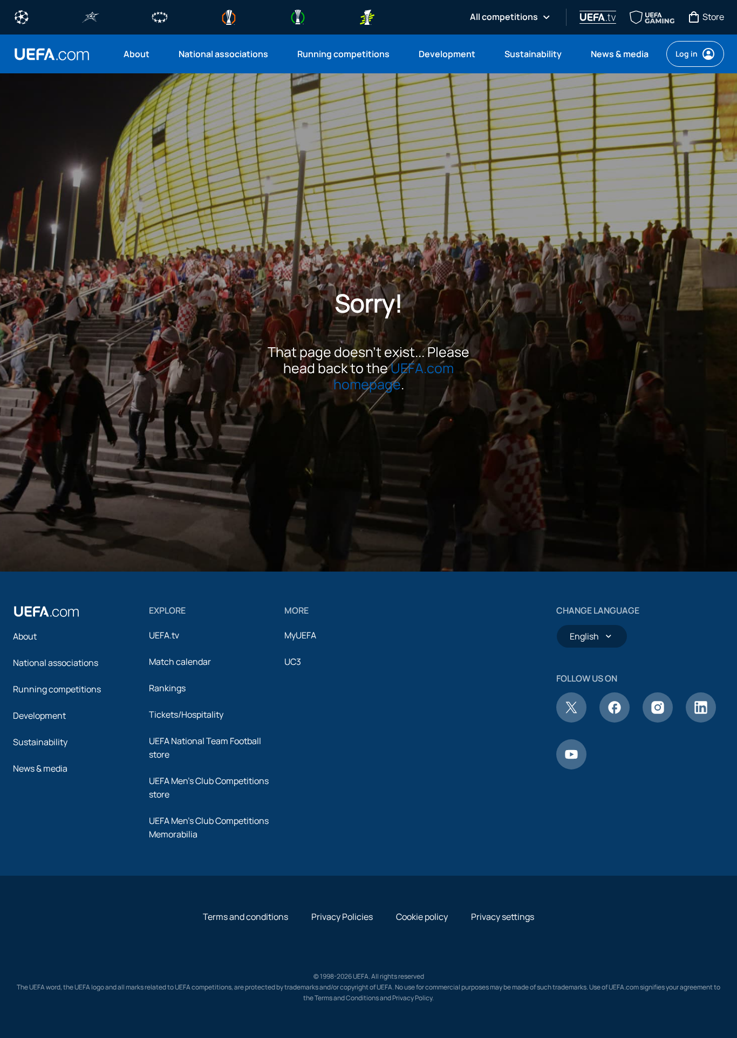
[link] (136, 54)
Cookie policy (422, 917)
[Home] (46, 611)
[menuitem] (138, 54)
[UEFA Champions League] (21, 16)
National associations (55, 663)
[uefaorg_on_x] (571, 719)
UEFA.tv (164, 635)
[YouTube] (571, 766)
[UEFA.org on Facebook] (614, 719)
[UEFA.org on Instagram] (658, 719)
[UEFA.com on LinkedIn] (701, 719)
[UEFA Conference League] (297, 16)
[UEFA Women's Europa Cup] (367, 16)
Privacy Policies (342, 917)
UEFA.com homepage (393, 376)
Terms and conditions (245, 917)
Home (52, 54)
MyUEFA (300, 635)
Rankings (167, 688)
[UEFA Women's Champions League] (159, 16)
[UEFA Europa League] (228, 16)
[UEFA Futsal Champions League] (90, 16)
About (25, 636)
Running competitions (57, 689)
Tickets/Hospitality (186, 714)
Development (39, 715)
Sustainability (40, 742)
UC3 (292, 662)
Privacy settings (502, 917)
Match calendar (180, 662)
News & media (40, 768)
